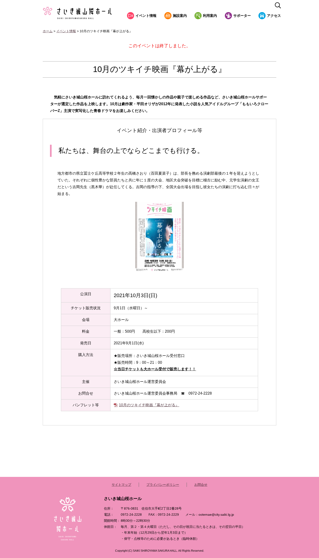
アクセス (274, 16)
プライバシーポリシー (162, 484)
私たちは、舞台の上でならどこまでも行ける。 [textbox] (131, 150)
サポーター (242, 16)
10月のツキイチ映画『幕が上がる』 (149, 405)
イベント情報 (145, 16)
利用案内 (210, 16)
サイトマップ (121, 484)
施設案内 (180, 16)
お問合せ (200, 484)
